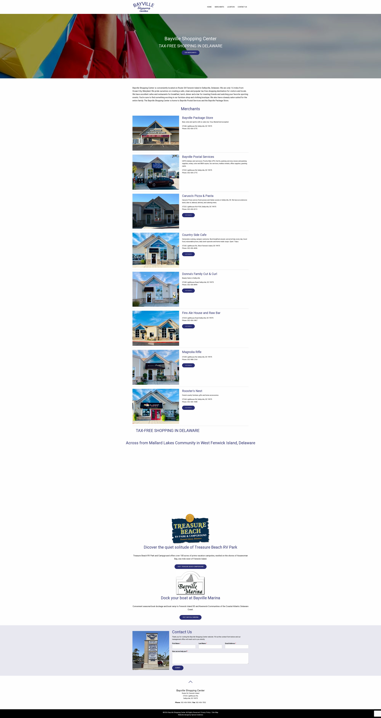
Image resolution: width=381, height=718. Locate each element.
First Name (176, 643)
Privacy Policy (205, 712)
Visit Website (188, 215)
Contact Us (242, 7)
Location (231, 7)
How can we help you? (180, 651)
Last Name (203, 643)
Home (209, 7)
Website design (183, 715)
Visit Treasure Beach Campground (190, 566)
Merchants (219, 7)
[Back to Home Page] (143, 7)
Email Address (230, 643)
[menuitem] (209, 7)
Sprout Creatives (197, 715)
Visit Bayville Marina (190, 617)
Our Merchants (190, 52)
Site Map (215, 712)
